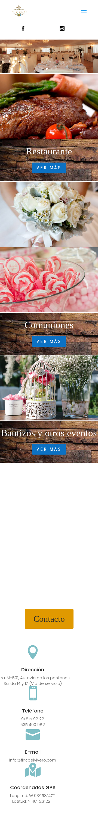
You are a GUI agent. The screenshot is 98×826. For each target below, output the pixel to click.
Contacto (49, 619)
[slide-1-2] (49, 71)
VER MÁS (49, 167)
